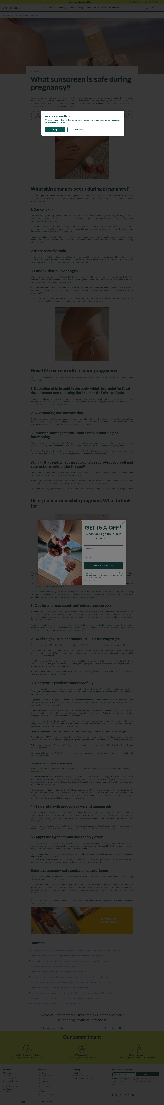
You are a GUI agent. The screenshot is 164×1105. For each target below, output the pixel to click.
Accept (54, 130)
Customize (78, 130)
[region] (82, 123)
